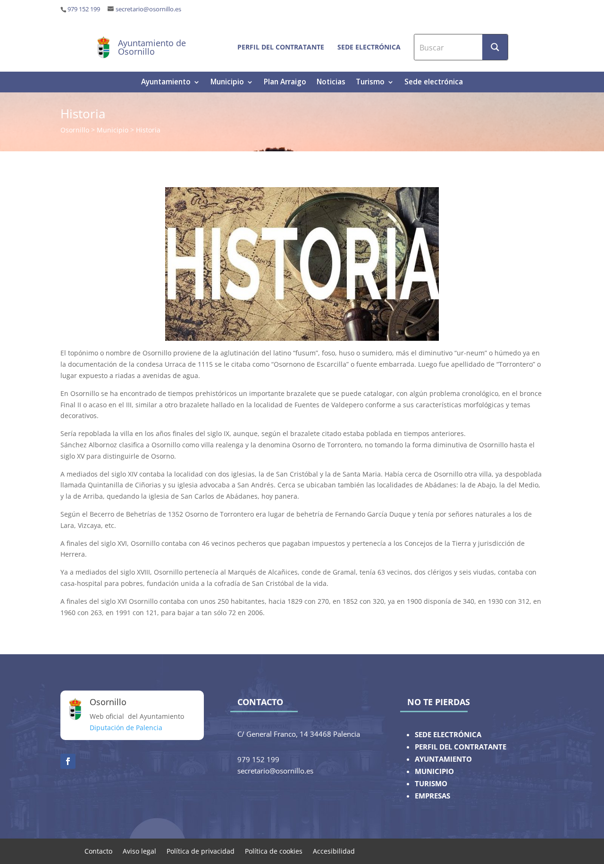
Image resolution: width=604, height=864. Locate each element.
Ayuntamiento (166, 83)
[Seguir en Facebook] (68, 761)
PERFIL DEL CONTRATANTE (460, 747)
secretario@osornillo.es (148, 9)
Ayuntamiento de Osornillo (152, 47)
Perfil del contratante (280, 46)
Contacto (98, 851)
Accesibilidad (334, 851)
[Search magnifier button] (495, 47)
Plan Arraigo (285, 83)
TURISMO (431, 784)
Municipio (227, 83)
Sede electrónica (369, 46)
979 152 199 (83, 9)
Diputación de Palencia (126, 727)
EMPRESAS (432, 796)
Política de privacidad (201, 851)
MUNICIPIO (434, 771)
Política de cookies (273, 851)
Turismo (370, 83)
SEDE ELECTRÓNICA (448, 735)
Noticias (331, 83)
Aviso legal (139, 851)
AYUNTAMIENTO (443, 759)
